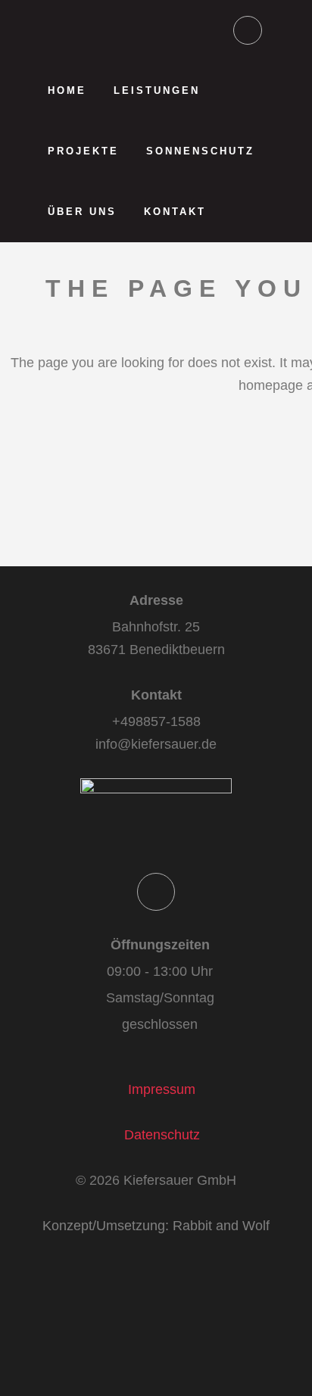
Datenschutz (162, 1134)
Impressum (161, 1089)
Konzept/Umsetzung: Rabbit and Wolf (156, 1225)
